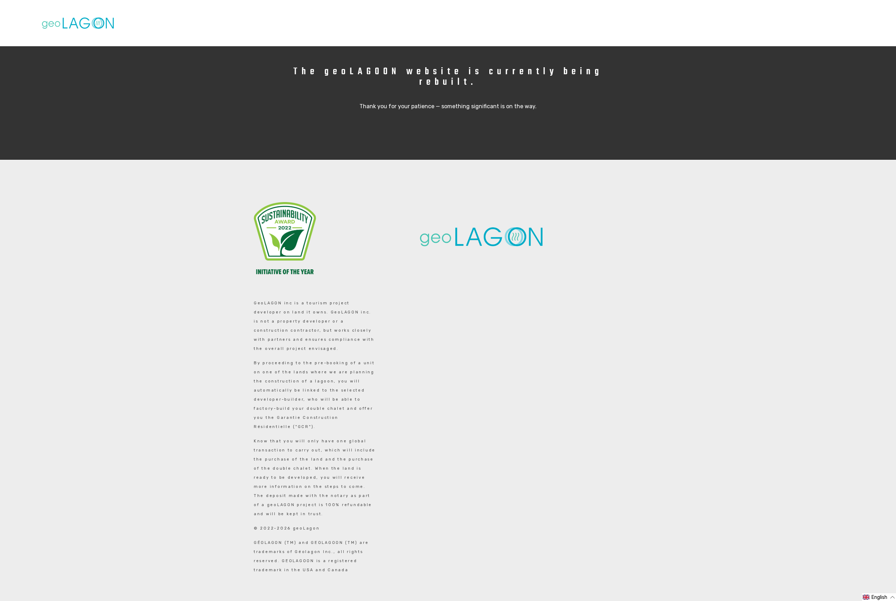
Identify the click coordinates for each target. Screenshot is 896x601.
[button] (879, 597)
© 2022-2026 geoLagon (287, 528)
